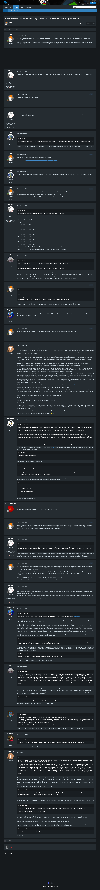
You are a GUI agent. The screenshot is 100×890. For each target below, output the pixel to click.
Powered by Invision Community (50, 887)
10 (11, 356)
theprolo (10, 70)
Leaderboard (28, 7)
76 (11, 46)
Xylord (10, 254)
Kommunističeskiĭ (10, 504)
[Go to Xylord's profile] (11, 259)
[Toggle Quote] (18, 138)
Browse (16, 7)
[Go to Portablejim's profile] (11, 423)
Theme (44, 886)
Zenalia (10, 709)
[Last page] (13, 29)
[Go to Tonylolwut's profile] (11, 349)
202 (11, 430)
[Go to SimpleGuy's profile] (11, 315)
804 (11, 745)
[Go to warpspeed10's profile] (11, 738)
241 (11, 515)
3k (11, 266)
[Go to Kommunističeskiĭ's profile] (11, 509)
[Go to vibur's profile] (11, 137)
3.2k (11, 82)
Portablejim (10, 418)
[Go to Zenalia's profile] (11, 714)
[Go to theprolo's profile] (11, 75)
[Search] (94, 7)
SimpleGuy (10, 310)
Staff (11, 10)
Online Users (17, 10)
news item (53, 447)
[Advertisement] (28, 59)
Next (10, 29)
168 (11, 144)
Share (82, 23)
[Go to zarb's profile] (6, 23)
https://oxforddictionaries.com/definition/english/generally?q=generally (41, 160)
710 (11, 321)
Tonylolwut (10, 344)
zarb (11, 22)
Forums (5, 10)
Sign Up (93, 2)
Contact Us (50, 886)
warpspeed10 (10, 733)
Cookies (56, 886)
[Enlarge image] (51, 413)
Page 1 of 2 (18, 29)
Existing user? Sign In (83, 2)
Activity (21, 7)
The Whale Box (22, 24)
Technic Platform (8, 7)
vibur (10, 132)
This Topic (89, 7)
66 (11, 720)
